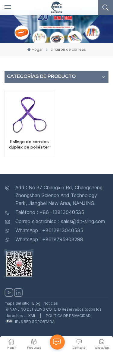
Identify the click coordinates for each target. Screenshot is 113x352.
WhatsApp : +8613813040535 (49, 230)
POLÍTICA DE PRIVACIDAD (68, 315)
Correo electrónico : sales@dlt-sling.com (60, 221)
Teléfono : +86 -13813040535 (49, 212)
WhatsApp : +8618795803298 (49, 239)
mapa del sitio (17, 303)
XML (32, 315)
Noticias (50, 303)
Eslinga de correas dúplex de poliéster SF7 (29, 145)
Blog (36, 303)
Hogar (37, 49)
